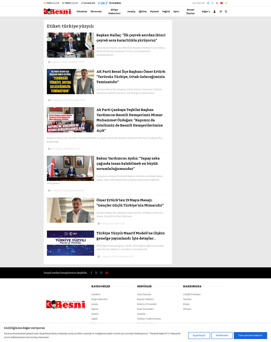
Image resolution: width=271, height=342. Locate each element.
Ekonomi (96, 11)
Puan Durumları (145, 309)
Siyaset (154, 11)
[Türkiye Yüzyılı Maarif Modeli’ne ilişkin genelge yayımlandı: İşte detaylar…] (70, 255)
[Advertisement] (28, 67)
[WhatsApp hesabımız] (226, 3)
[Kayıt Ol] (215, 11)
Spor (176, 11)
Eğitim (143, 11)
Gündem (82, 11)
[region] (135, 332)
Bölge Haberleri (114, 11)
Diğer (205, 11)
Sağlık (166, 11)
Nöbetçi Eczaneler (147, 304)
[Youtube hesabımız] (221, 3)
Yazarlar (141, 314)
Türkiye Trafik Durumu (149, 318)
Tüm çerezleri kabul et (250, 335)
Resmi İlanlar (190, 11)
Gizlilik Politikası (192, 294)
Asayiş (131, 11)
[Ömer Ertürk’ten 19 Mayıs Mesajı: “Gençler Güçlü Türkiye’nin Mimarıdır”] (70, 222)
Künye (186, 304)
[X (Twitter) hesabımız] (212, 3)
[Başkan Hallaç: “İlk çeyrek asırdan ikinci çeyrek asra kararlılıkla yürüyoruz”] (70, 57)
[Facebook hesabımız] (208, 3)
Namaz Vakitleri (145, 299)
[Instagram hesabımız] (217, 3)
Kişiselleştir (199, 335)
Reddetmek (222, 335)
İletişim (187, 309)
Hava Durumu (144, 294)
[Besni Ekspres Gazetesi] (57, 14)
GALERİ (53, 3)
